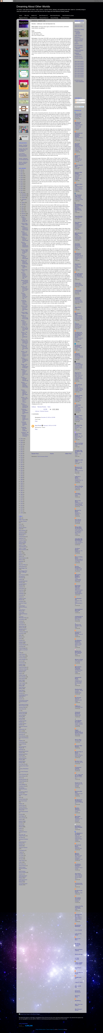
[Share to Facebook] (57, 409)
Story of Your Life (78, 462)
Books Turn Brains (78, 939)
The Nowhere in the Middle (78, 834)
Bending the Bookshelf (78, 123)
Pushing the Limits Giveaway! (79, 794)
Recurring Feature (23, 800)
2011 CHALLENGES (79, 76)
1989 (21, 477)
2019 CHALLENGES (79, 63)
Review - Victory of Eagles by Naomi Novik (24, 233)
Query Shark (78, 307)
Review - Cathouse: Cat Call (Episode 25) (23, 159)
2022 (21, 171)
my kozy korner (78, 883)
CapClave (21, 586)
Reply (36, 421)
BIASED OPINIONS (79, 39)
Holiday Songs (22, 675)
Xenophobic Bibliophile (78, 926)
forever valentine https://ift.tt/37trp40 (79, 285)
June (23, 206)
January (23, 215)
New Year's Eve (22, 764)
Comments (78, 102)
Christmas (21, 601)
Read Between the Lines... (78, 915)
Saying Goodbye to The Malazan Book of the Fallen (79, 560)
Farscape (21, 646)
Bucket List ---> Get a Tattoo (78, 619)
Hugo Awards (22, 678)
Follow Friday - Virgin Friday (24, 313)
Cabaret (20, 579)
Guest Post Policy (23, 667)
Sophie (20, 830)
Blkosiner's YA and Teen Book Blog (78, 468)
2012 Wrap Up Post (79, 762)
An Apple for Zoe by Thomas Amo (78, 569)
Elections (21, 636)
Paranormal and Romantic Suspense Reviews (78, 135)
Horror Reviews (22, 676)
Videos (20, 862)
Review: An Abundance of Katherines (78, 513)
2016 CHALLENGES (79, 68)
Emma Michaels (78, 216)
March (23, 211)
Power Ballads (22, 784)
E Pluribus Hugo (22, 631)
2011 (21, 192)
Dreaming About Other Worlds (33, 6)
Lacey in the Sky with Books (79, 907)
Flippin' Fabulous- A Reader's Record (79, 731)
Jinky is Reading (79, 486)
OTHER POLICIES (79, 58)
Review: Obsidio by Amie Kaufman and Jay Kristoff (79, 357)
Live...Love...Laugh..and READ (79, 775)
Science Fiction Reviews (22, 822)
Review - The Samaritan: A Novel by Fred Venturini (24, 400)
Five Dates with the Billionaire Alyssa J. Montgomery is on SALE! (79, 257)
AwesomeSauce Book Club (79, 610)
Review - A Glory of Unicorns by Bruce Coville (24, 317)
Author (20, 553)
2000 (21, 457)
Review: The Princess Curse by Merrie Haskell (78, 755)
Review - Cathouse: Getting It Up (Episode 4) (24, 405)
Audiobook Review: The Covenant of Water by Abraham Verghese (79, 188)
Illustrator (21, 693)
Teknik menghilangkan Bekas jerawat (78, 579)
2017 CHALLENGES (79, 66)
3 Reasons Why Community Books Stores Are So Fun (78, 301)
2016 (21, 183)
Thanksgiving (22, 850)
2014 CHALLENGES (79, 71)
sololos (56, 1029)
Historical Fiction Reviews (22, 671)
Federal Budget (22, 648)
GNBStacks (77, 706)
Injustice (21, 698)
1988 (21, 479)
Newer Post (35, 453)
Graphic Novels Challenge (78, 396)
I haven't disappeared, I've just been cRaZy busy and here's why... (78, 682)
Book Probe (78, 264)
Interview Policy (22, 707)
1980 (21, 494)
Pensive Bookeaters (77, 567)
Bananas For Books (78, 511)
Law (20, 710)
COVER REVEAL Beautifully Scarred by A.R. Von (79, 419)
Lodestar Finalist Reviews (22, 721)
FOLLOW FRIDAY (79, 45)
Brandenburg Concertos (22, 577)
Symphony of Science (22, 845)
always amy (78, 283)
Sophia (20, 828)
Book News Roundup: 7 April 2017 (78, 427)
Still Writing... (78, 1000)
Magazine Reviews (23, 17)
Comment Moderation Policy (23, 617)
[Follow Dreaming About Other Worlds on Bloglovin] (79, 107)
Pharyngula (77, 363)
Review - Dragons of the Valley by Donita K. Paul (24, 360)
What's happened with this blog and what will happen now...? (78, 876)
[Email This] (53, 409)
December (24, 194)
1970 (21, 512)
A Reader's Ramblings (77, 354)
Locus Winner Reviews (22, 719)
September (24, 199)
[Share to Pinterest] (58, 409)
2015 (21, 184)
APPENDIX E (77, 37)
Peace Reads (78, 519)
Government (21, 662)
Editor (20, 635)
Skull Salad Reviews (77, 817)
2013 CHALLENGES (79, 73)
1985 (21, 485)
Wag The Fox (78, 372)
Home (20, 15)
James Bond (21, 708)
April (23, 209)
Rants (20, 797)
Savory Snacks (22, 817)
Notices (20, 777)
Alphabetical (21, 532)
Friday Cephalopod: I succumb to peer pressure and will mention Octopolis (79, 366)
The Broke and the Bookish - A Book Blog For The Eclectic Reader (78, 334)
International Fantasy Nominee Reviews (23, 701)
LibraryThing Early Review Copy (23, 713)
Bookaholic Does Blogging (78, 826)
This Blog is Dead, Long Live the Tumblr (78, 671)
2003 (21, 451)
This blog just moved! (77, 811)
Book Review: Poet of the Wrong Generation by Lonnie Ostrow (79, 409)
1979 (21, 496)
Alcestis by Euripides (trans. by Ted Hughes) (79, 480)
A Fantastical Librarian (78, 768)
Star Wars (21, 837)
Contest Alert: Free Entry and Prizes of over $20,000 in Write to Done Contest (79, 532)
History (20, 673)
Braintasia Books (77, 996)
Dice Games (21, 624)
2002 (21, 453)
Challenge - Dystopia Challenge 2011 (24, 423)
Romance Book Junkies (78, 416)
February (24, 213)
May (23, 208)
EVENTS (76, 43)
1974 (21, 505)
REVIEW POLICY (78, 56)
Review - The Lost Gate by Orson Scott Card (24, 328)
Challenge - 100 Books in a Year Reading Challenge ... (24, 434)
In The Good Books (78, 846)
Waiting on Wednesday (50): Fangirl (78, 700)
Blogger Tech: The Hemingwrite (78, 551)
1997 (21, 462)
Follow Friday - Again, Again (24, 224)
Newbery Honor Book (23, 765)
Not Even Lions (78, 761)
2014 (21, 186)
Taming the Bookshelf (77, 713)
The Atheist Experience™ (78, 865)
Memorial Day (22, 732)
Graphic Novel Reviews (22, 665)
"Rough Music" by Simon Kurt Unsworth (78, 820)
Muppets (21, 740)
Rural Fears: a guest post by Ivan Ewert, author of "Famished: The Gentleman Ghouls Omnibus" (79, 376)
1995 (21, 466)
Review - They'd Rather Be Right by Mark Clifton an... (24, 392)
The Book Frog (78, 425)
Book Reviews (22, 574)
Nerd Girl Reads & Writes (78, 950)
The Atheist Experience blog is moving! (78, 867)
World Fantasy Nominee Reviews (23, 868)
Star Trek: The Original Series (22, 835)
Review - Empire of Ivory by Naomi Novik (24, 239)
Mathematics (22, 729)
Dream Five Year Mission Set (22, 627)
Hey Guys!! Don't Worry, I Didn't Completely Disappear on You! (78, 857)
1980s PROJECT (78, 35)
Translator (21, 853)
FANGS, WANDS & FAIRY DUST (78, 963)
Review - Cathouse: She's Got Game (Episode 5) (23, 163)
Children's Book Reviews (22, 599)
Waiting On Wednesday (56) (78, 848)
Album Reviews (22, 530)
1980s (20, 518)
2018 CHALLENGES (79, 64)
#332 (76, 308)
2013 (21, 188)
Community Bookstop (77, 298)
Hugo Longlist (22, 683)
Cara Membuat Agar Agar (78, 292)
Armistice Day (22, 540)
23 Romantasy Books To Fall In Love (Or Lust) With (79, 198)
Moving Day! (77, 769)
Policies (20, 782)
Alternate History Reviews (22, 534)
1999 (21, 459)
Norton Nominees (23, 774)
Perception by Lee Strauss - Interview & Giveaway (79, 724)
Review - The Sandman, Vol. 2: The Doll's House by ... (24, 347)
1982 (21, 490)
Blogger (65, 1029)
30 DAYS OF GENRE (79, 29)
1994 (21, 468)
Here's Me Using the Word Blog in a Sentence (79, 274)
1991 (21, 473)
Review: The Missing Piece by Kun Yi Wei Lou (78, 159)
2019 (21, 177)
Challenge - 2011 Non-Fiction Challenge (24, 302)
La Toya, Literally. (77, 958)
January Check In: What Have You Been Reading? (78, 326)
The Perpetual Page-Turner (78, 196)
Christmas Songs (22, 603)
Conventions (21, 619)
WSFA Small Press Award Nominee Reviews (23, 877)
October (23, 197)
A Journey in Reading (78, 633)
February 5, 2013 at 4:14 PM (49, 425)
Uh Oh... (76, 828)
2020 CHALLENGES (79, 61)
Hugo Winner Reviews (22, 691)
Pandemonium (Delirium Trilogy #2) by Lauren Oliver (78, 644)
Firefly (20, 652)
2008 (21, 442)
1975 (21, 503)
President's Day (22, 786)
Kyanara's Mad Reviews (78, 746)
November (24, 195)
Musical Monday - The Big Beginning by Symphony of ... (24, 245)
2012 (21, 190)
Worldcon (21, 874)
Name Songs (22, 756)
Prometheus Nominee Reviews (23, 788)
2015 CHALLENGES (79, 70)
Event (20, 638)
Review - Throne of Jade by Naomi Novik (24, 257)
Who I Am (26, 15)
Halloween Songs (23, 669)
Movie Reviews (33, 17)
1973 (21, 507)
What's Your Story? (78, 501)
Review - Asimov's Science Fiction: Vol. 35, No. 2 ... (24, 219)
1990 (21, 475)
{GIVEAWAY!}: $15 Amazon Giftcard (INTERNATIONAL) (79, 504)
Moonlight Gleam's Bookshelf (77, 145)
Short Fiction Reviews (22, 826)
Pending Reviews (23, 779)
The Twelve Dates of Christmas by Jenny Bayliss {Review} (78, 226)
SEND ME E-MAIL (79, 26)
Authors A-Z (34, 15)
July (23, 204)
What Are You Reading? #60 (78, 715)
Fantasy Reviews (22, 644)
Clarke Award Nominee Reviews (23, 606)
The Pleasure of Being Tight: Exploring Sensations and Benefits (78, 177)
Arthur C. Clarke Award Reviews (22, 546)
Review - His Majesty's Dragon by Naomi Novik (24, 262)
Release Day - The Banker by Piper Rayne (79, 437)
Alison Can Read (79, 443)
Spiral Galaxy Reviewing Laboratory (78, 668)
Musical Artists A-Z (44, 17)
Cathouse (37, 411)
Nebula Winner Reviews (22, 762)
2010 (21, 438)
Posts (77, 100)
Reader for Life (78, 782)
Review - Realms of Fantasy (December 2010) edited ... (24, 385)
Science (20, 819)
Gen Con (21, 661)
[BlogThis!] (54, 409)
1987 (21, 481)
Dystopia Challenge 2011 (24, 266)
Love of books (78, 930)
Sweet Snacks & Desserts (22, 842)
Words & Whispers (77, 854)
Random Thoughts (23, 794)
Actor (20, 524)
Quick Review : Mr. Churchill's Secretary (79, 785)
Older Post (68, 453)
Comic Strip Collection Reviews (23, 613)
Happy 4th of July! (78, 892)
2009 (21, 440)
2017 (21, 181)
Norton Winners (22, 776)
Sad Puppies (22, 816)
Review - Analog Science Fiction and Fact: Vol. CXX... (24, 275)
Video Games (22, 860)
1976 (21, 501)
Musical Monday (54, 17)
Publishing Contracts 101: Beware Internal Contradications (78, 237)
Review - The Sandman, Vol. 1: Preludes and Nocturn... (24, 354)
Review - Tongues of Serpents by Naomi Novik (24, 228)
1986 (21, 483)
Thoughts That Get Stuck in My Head (79, 451)
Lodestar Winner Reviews (22, 724)
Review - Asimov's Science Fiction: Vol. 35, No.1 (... (24, 323)
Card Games (22, 588)
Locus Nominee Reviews (22, 716)
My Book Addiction (77, 809)
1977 (21, 499)
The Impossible (78, 740)
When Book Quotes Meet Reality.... (79, 734)
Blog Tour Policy (22, 564)
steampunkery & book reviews (79, 617)
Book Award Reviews (55, 15)
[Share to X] (55, 409)
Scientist (21, 823)
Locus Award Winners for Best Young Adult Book (23, 154)
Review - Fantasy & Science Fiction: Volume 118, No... (24, 372)
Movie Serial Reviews (23, 737)
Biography (21, 561)
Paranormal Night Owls (77, 586)
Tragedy (21, 852)
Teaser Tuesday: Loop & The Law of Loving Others (79, 542)
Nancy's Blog (78, 739)
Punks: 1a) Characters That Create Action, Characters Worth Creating (78, 838)
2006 (21, 446)
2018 (21, 179)
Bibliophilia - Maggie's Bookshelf (78, 576)
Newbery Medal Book (23, 768)
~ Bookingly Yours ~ (78, 406)
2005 (21, 448)
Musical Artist (22, 742)
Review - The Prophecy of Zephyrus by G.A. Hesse (24, 341)
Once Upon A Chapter (78, 223)
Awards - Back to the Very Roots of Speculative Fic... (24, 308)
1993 (21, 470)
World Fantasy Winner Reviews (22, 872)
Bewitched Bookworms (78, 991)
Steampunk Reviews (23, 839)
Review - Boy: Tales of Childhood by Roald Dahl (23, 150)
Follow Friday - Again (24, 270)
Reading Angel (78, 689)
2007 (21, 444)
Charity (20, 596)
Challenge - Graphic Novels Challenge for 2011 (24, 418)
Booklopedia (78, 697)
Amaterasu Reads (77, 156)
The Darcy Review (77, 549)
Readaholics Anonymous (78, 254)
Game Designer (22, 659)
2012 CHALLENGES (79, 75)
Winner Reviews (22, 865)
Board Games (22, 566)
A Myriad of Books (77, 477)
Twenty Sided (78, 114)
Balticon (20, 556)
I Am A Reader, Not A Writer (78, 721)
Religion (20, 803)
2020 (21, 175)
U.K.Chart (21, 857)
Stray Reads (78, 873)
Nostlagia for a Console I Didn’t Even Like (78, 116)
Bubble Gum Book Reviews (78, 652)
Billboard (21, 559)
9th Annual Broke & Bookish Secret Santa (79, 339)
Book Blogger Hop (23, 568)
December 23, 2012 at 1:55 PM (48, 417)
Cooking (21, 621)
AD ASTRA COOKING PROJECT (77, 32)
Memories (21, 734)
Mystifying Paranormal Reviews (77, 944)
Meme (20, 731)
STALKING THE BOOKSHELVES (78, 539)
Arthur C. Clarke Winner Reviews (22, 549)
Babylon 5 (21, 554)
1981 (21, 492)
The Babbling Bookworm (78, 641)
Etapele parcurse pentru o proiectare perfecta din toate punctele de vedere (79, 317)
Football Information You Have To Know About (78, 267)
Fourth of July (22, 657)
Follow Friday (22, 656)
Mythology (21, 749)
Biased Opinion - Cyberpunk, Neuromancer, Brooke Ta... (24, 282)
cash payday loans (79, 707)
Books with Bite (79, 954)
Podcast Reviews (22, 781)
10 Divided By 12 (78, 217)
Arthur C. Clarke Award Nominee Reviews (22, 542)
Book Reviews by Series (68, 15)
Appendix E (21, 538)
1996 (21, 464)
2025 (21, 170)
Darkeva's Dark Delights (78, 173)
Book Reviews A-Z (43, 15)
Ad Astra (21, 525)
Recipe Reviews (22, 799)
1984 (21, 486)
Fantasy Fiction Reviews (22, 642)
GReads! (77, 323)
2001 (21, 455)
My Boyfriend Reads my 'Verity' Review (78, 247)
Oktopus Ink (78, 624)
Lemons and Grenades (77, 901)
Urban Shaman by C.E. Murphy (78, 661)
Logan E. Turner (79, 982)
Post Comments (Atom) (43, 456)
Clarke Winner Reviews (22, 610)
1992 (21, 472)
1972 (21, 509)
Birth (20, 563)
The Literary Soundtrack (78, 898)
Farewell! (77, 611)
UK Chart (21, 858)
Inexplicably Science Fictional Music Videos (23, 696)
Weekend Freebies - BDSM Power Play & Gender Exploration (79, 126)
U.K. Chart (21, 855)
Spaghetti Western (23, 831)
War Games (21, 863)
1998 (21, 461)
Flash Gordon (22, 654)
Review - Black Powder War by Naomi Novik (24, 251)
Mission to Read (79, 659)
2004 (21, 449)
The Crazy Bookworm (77, 244)
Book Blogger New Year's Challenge (23, 571)
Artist (20, 551)
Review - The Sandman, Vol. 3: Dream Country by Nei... (24, 289)
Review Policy (22, 807)
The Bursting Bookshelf (78, 346)
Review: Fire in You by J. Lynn (79, 471)
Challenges (21, 593)
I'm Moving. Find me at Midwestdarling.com (78, 602)
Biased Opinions (22, 558)
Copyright (21, 622)
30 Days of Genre (23, 521)
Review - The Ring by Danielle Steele (23, 146)
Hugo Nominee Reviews (22, 688)
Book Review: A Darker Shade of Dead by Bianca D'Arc (78, 918)
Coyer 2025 (77, 167)
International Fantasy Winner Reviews (23, 705)
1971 (21, 511)
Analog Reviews (22, 536)
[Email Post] (50, 409)
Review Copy (22, 805)
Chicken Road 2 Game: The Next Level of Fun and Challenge (78, 149)
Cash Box (21, 590)
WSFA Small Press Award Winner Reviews (23, 880)
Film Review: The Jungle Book (78, 488)
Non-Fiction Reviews (23, 771)
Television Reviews (65, 17)
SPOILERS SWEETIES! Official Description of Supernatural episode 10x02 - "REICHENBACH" (79, 590)
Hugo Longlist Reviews (22, 685)
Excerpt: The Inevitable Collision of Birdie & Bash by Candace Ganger (79, 388)
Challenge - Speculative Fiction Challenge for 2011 (24, 411)
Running (21, 814)
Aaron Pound (38, 425)
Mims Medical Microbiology (78, 521)
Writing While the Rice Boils (78, 528)
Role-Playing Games (23, 811)
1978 (21, 498)
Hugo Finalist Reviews (22, 681)
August (23, 202)
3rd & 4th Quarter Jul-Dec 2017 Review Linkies (78, 399)
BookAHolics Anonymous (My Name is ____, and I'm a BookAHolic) (79, 207)
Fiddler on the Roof (23, 649)
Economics (21, 633)
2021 (21, 173)
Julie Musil (77, 493)
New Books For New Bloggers (78, 800)
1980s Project (22, 519)
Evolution (21, 640)
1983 (21, 488)
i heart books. (78, 290)
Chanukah (21, 595)
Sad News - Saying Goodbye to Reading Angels (79, 691)
